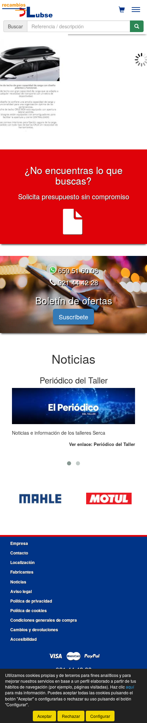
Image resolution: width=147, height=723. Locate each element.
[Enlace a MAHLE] (40, 498)
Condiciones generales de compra (43, 620)
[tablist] (73, 89)
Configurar (100, 716)
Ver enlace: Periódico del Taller (102, 444)
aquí (130, 687)
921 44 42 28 (77, 282)
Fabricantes (22, 572)
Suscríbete (73, 316)
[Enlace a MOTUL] (108, 498)
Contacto (19, 553)
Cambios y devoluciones (34, 629)
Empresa (19, 543)
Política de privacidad (31, 601)
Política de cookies (28, 610)
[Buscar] (137, 26)
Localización (22, 562)
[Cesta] (121, 9)
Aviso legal (21, 591)
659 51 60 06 (77, 270)
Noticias (18, 582)
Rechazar (71, 716)
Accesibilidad (23, 639)
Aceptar (44, 716)
